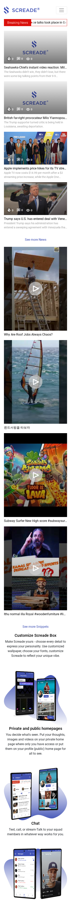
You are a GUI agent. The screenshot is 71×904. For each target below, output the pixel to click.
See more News (35, 240)
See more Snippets (35, 627)
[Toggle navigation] (61, 10)
